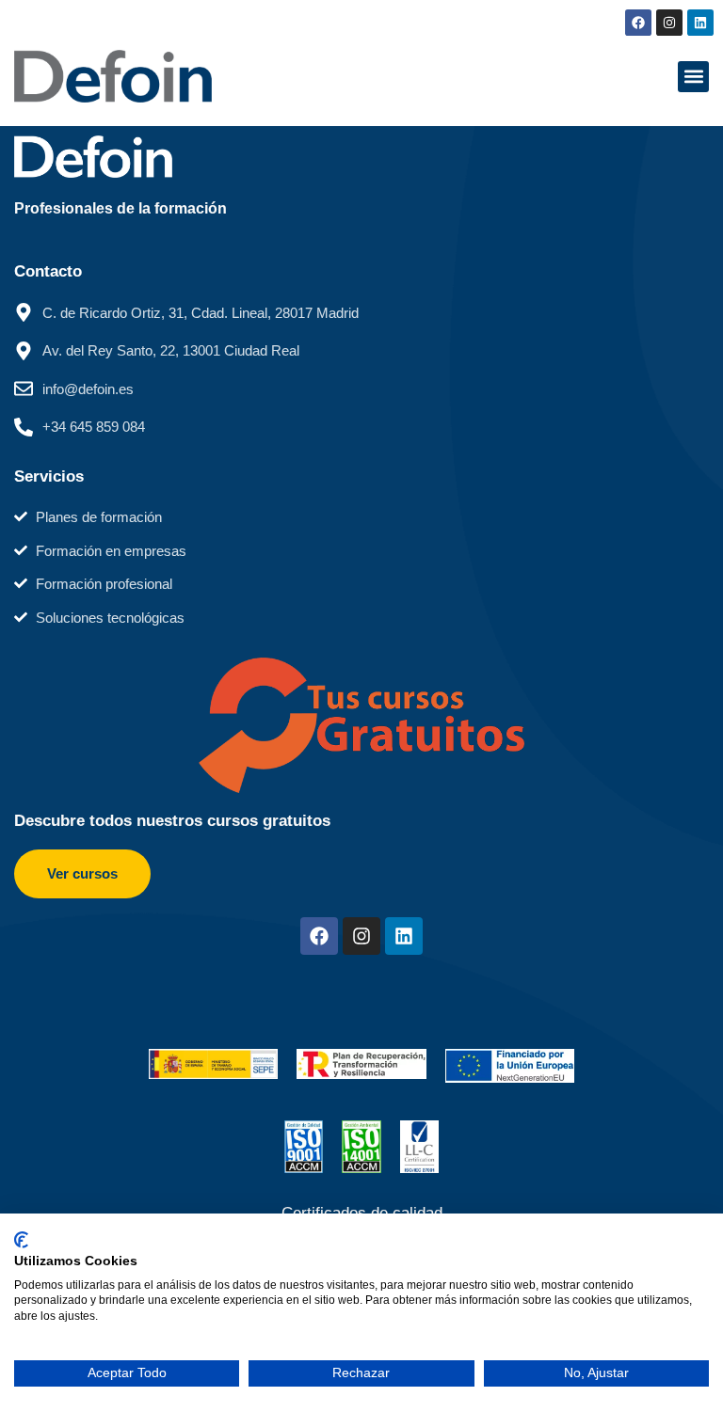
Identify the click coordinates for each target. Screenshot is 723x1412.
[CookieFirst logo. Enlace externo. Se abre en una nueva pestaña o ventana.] (21, 1239)
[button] (693, 76)
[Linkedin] (700, 22)
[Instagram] (669, 22)
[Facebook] (638, 22)
